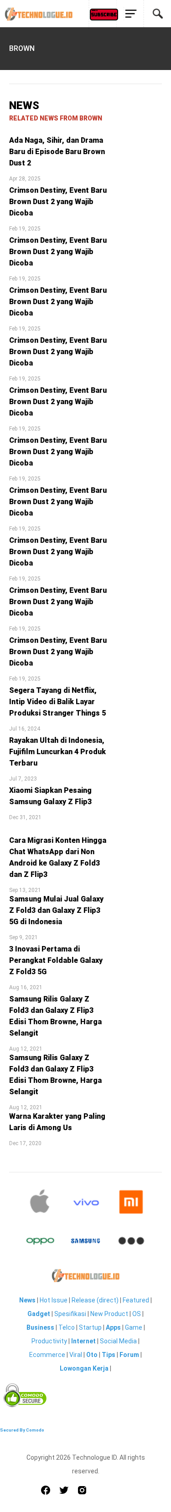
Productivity (49, 1341)
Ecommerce (47, 1354)
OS (136, 1313)
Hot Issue (53, 1300)
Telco (66, 1327)
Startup (90, 1327)
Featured (136, 1300)
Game (133, 1327)
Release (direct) (95, 1300)
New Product (109, 1313)
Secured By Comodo (22, 1429)
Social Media (118, 1341)
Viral (75, 1354)
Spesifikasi (70, 1313)
